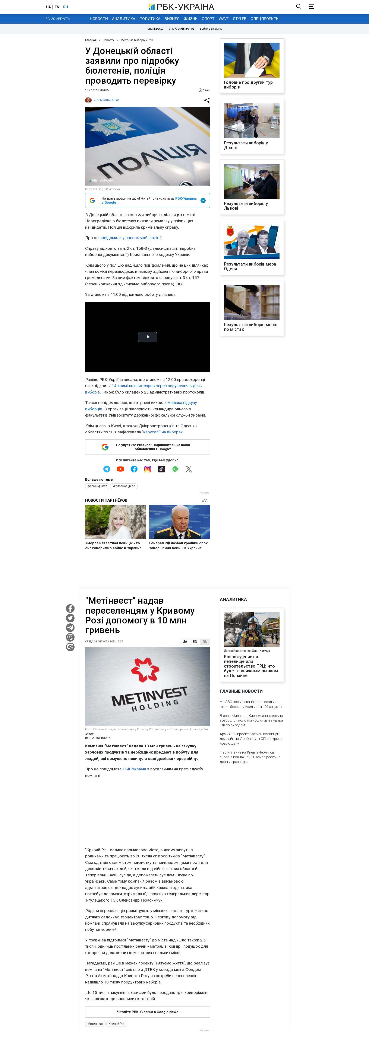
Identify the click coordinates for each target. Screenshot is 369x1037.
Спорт (208, 18)
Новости (99, 18)
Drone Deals (155, 29)
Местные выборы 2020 (137, 40)
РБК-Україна (134, 769)
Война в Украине (211, 29)
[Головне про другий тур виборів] (252, 60)
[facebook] (70, 608)
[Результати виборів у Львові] (252, 182)
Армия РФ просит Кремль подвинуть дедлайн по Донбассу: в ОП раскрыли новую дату (251, 738)
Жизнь (191, 18)
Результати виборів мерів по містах (250, 327)
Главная (91, 40)
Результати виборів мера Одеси (250, 266)
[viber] (70, 637)
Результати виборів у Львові (246, 206)
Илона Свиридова (97, 737)
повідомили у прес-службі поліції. (131, 237)
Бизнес (172, 18)
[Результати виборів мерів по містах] (252, 303)
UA (185, 641)
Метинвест (95, 1023)
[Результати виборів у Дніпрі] (252, 121)
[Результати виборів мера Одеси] (252, 242)
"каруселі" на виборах (162, 432)
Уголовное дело (124, 486)
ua (48, 7)
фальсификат (97, 486)
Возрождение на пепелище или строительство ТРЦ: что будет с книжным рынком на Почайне (251, 666)
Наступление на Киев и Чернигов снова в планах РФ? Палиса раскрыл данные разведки (250, 757)
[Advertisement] (147, 812)
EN (195, 641)
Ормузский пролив (182, 29)
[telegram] (70, 627)
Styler (239, 18)
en (57, 7)
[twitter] (70, 618)
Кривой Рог (117, 1023)
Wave (224, 18)
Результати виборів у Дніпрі (246, 145)
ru (65, 7)
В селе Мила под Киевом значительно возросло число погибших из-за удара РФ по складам (251, 720)
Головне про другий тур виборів (248, 84)
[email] (70, 647)
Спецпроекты (265, 18)
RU (205, 641)
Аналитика (123, 18)
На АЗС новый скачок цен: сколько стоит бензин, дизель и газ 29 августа (251, 704)
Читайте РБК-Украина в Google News (147, 1012)
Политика (149, 18)
